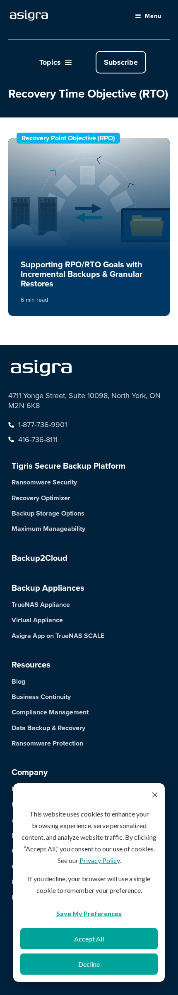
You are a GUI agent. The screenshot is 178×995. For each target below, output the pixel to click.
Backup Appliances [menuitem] (48, 588)
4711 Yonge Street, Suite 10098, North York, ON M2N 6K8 (84, 401)
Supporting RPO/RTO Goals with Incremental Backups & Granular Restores (81, 274)
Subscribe (121, 62)
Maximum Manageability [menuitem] (48, 528)
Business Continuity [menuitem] (41, 697)
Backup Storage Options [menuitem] (48, 513)
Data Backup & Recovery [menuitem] (48, 728)
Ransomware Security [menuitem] (44, 482)
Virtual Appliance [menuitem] (37, 620)
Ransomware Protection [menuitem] (47, 743)
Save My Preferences (89, 913)
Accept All (89, 939)
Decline (89, 964)
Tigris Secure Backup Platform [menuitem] (68, 466)
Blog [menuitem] (18, 681)
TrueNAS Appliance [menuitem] (41, 604)
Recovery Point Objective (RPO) (68, 138)
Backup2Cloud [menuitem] (39, 558)
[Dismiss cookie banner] (155, 796)
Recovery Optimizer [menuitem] (41, 498)
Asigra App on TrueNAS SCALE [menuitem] (58, 636)
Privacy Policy (99, 860)
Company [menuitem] (30, 772)
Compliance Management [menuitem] (50, 712)
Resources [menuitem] (31, 664)
